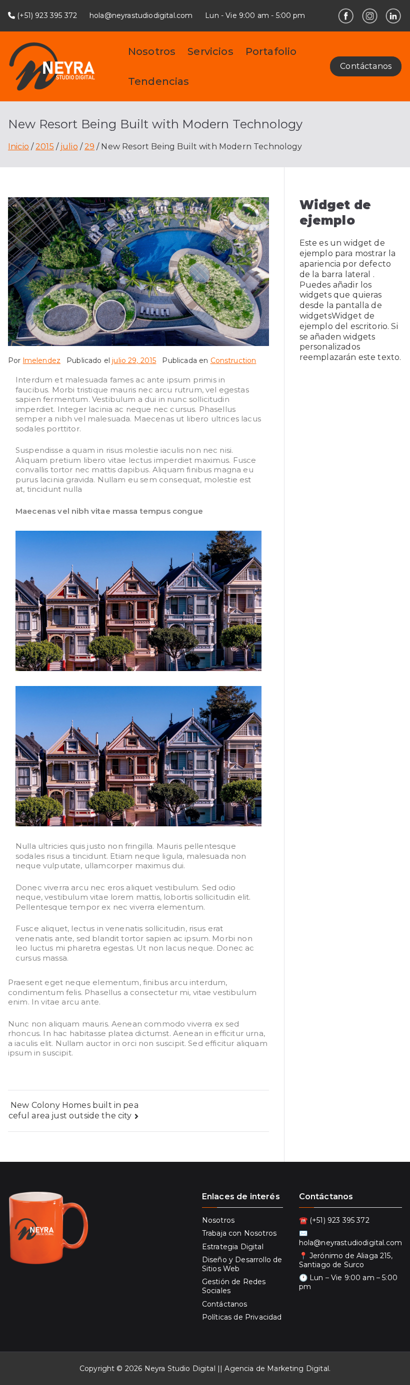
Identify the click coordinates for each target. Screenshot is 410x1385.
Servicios (210, 51)
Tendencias (159, 81)
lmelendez (41, 360)
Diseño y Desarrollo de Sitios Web (242, 1264)
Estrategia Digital (233, 1246)
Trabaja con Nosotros (239, 1233)
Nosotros (152, 51)
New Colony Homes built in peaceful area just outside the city (73, 1110)
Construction (233, 360)
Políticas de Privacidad (242, 1317)
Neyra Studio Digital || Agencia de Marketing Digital (236, 1368)
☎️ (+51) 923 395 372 (334, 1220)
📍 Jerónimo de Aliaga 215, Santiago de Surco (345, 1260)
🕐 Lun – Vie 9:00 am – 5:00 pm (348, 1282)
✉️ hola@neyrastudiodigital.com (350, 1238)
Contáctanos (366, 66)
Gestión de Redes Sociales (234, 1286)
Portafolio (271, 51)
